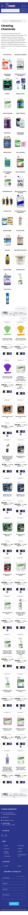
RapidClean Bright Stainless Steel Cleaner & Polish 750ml (20, 652)
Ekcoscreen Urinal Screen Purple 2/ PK (7, 377)
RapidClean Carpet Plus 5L (20, 691)
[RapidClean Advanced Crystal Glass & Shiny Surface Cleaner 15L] (20, 368)
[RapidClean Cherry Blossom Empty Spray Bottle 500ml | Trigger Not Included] (7, 759)
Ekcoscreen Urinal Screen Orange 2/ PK (20, 339)
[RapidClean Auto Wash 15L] (7, 526)
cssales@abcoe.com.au (8, 820)
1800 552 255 (6, 817)
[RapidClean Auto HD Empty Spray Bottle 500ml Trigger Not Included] (7, 448)
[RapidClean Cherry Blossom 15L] (7, 720)
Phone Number (6, 895)
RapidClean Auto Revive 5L (20, 457)
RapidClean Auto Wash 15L (7, 535)
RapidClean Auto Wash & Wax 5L (20, 495)
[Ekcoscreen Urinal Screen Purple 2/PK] (7, 368)
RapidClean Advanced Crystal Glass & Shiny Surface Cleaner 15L (21, 378)
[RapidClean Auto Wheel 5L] (7, 566)
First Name (5, 883)
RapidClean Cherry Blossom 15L (7, 729)
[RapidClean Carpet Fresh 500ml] (7, 682)
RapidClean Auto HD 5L (20, 417)
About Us (6, 845)
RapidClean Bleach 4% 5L (7, 613)
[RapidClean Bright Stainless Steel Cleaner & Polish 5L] (7, 643)
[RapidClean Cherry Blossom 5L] (20, 720)
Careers (20, 851)
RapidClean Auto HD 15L (7, 417)
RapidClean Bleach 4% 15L (20, 575)
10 (22, 313)
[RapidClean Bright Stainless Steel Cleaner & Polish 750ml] (20, 643)
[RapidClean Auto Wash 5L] (20, 526)
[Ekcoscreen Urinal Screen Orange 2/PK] (20, 330)
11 (24, 313)
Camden (6, 866)
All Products (5, 21)
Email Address (6, 878)
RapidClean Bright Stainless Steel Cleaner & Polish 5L (7, 652)
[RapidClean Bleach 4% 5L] (7, 604)
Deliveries (20, 848)
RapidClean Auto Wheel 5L (7, 575)
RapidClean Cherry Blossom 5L (20, 729)
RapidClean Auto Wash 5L (20, 535)
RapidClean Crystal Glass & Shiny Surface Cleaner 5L (21, 768)
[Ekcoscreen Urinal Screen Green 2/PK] (7, 330)
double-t (25, 909)
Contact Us (6, 848)
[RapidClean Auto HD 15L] (7, 408)
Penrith (19, 866)
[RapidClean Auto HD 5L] (20, 408)
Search (23, 10)
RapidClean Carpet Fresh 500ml (7, 691)
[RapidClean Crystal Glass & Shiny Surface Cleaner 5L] (20, 759)
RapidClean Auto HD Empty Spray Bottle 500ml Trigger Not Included (7, 458)
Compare (7, 322)
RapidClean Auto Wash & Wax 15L (7, 495)
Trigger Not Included (7, 769)
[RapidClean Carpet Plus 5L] (20, 682)
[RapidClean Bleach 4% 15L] (20, 566)
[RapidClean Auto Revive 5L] (20, 448)
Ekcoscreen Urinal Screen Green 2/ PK (7, 339)
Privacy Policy (21, 845)
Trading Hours (7, 856)
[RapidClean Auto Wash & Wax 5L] (20, 486)
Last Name (5, 889)
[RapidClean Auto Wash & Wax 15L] (7, 486)
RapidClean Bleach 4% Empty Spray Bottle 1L (20, 614)
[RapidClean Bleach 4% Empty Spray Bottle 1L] (20, 604)
